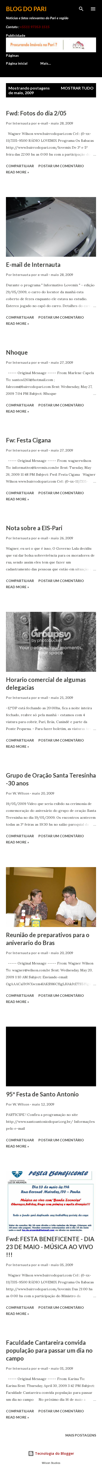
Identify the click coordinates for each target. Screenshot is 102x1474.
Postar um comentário (61, 166)
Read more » (17, 172)
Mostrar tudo (77, 88)
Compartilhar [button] (20, 166)
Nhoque (17, 352)
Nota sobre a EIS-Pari (34, 527)
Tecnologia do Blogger (54, 1453)
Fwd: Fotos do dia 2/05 (36, 113)
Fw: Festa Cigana (28, 440)
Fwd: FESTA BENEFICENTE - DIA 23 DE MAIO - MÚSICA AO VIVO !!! (50, 1246)
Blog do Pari (26, 8)
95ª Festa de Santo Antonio (42, 1094)
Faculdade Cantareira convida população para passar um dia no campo (49, 1350)
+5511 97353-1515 (35, 27)
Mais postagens (80, 1435)
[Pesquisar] (81, 9)
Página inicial (16, 63)
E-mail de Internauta (33, 264)
